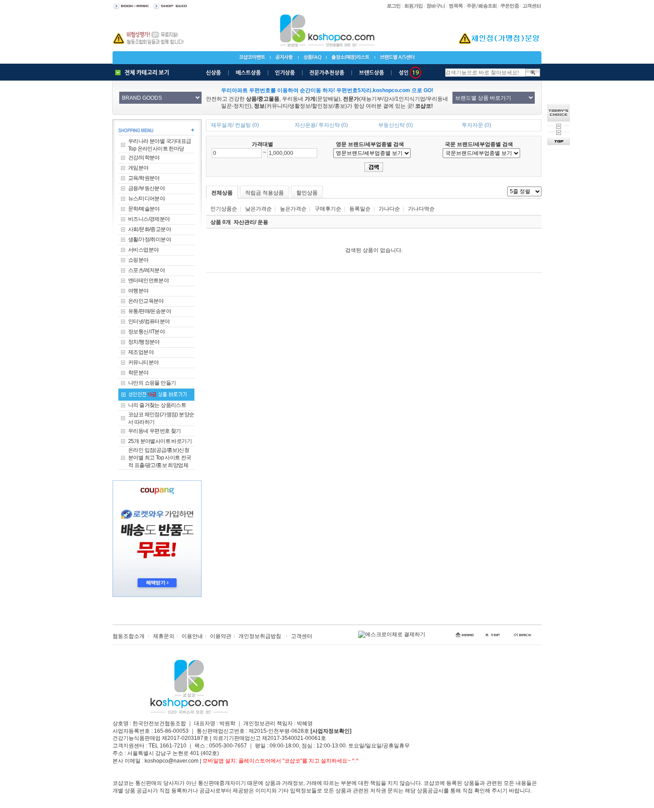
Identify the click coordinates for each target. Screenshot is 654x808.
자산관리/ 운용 (251, 222)
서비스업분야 (143, 250)
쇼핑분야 (138, 260)
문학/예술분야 (144, 209)
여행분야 (138, 291)
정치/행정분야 (144, 342)
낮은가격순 (258, 209)
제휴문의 (163, 636)
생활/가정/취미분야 (149, 239)
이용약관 (220, 636)
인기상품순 (223, 209)
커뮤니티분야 (143, 362)
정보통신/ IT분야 (146, 332)
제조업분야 (140, 352)
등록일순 (360, 209)
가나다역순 (421, 209)
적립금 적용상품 (264, 193)
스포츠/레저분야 (146, 270)
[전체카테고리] (144, 73)
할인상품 (307, 193)
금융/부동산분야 (146, 188)
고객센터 (301, 636)
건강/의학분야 (144, 157)
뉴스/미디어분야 (146, 198)
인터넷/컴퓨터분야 (149, 321)
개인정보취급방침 (259, 636)
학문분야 (138, 372)
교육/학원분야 (144, 178)
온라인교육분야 (146, 301)
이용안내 (192, 636)
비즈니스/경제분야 (149, 219)
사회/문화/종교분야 (149, 229)
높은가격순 (293, 209)
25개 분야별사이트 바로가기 (160, 441)
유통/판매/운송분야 (149, 311)
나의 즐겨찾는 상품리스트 (157, 405)
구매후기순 (328, 209)
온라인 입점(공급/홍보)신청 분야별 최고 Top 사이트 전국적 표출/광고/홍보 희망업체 (159, 457)
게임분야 (138, 168)
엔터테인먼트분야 (148, 280)
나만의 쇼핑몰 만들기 (152, 383)
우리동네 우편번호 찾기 (154, 431)
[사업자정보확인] (331, 731)
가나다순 (389, 209)
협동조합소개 (129, 636)
